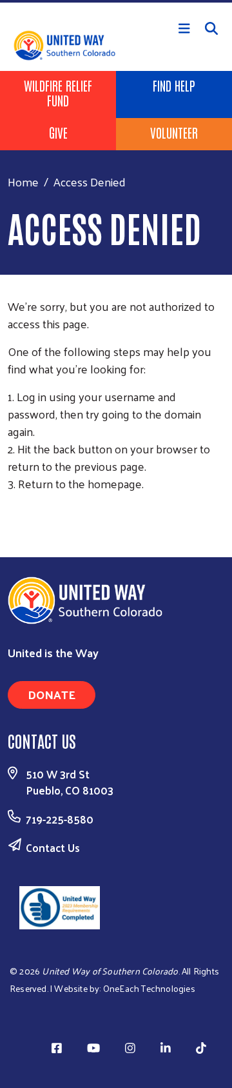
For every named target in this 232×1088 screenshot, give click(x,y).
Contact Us (53, 847)
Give (58, 132)
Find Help (174, 85)
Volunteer (174, 132)
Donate (51, 694)
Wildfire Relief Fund (58, 92)
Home (23, 181)
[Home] (116, 1)
